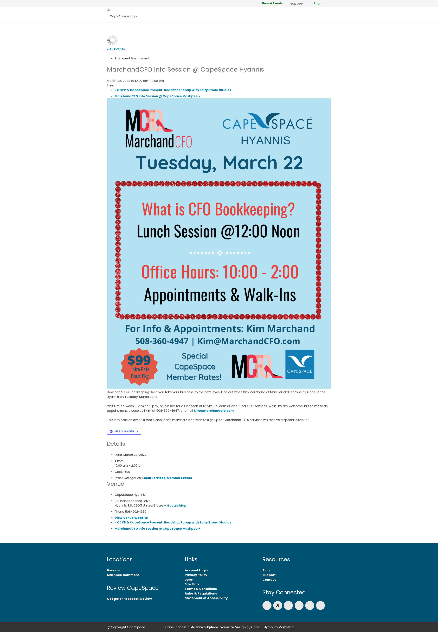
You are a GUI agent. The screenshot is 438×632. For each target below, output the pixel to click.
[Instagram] (299, 605)
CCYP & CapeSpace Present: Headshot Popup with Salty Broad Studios (173, 522)
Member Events (179, 478)
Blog (266, 570)
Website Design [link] (233, 627)
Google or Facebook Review (129, 599)
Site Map (192, 584)
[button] (306, 3)
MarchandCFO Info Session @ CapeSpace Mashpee (157, 528)
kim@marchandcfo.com (214, 410)
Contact (269, 579)
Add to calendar (124, 431)
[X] (277, 605)
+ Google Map (175, 505)
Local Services (153, 478)
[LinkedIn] (288, 605)
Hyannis (113, 570)
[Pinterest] (320, 605)
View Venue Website (131, 518)
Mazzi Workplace (204, 627)
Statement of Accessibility (206, 598)
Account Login (196, 570)
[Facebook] (267, 605)
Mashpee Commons (123, 575)
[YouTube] (309, 605)
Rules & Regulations (201, 593)
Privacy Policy (196, 575)
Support (269, 575)
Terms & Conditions (201, 589)
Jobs (189, 579)
